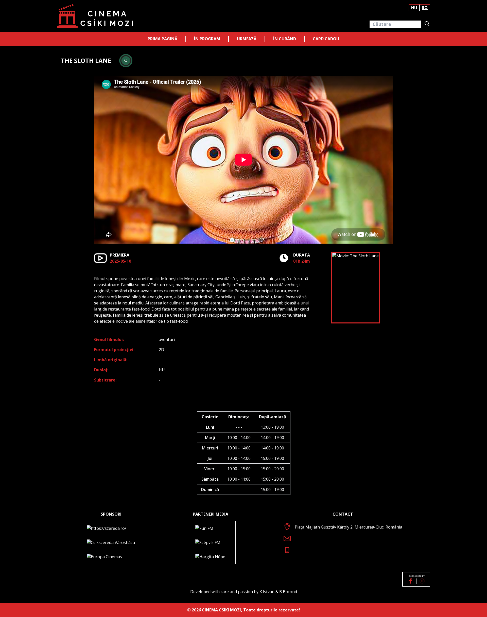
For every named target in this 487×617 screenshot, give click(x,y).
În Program (207, 39)
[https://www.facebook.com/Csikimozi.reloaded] (410, 581)
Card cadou (326, 39)
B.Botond (288, 591)
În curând (284, 39)
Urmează (246, 39)
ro (425, 7)
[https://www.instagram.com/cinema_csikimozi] (422, 581)
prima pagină (162, 39)
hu (414, 7)
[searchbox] (395, 24)
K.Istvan (266, 591)
